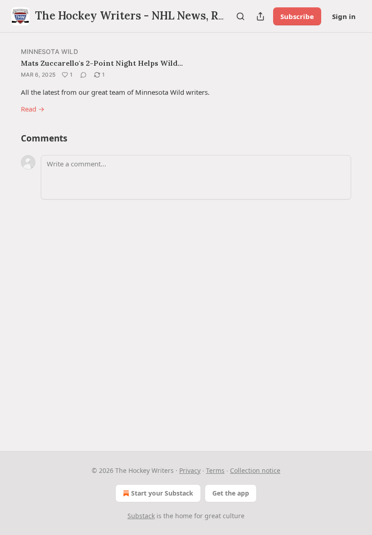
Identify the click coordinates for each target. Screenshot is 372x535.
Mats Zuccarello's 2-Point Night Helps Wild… (102, 63)
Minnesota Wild (49, 51)
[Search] (240, 16)
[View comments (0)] (83, 74)
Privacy (190, 470)
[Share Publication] (260, 16)
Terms (215, 470)
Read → (32, 108)
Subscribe (297, 16)
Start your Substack (162, 493)
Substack (141, 515)
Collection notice (255, 470)
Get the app (230, 493)
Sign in (344, 16)
